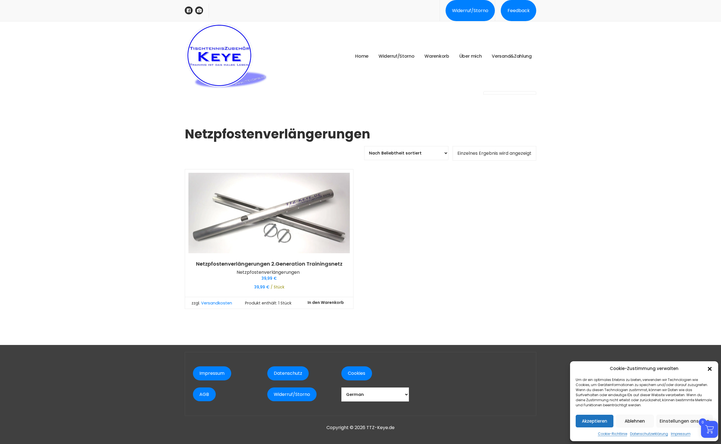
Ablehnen (635, 421)
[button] (710, 368)
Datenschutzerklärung (649, 433)
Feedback (519, 10)
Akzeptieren (594, 421)
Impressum (681, 433)
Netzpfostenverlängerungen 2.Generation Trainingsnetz (269, 264)
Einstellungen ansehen (684, 421)
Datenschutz (288, 373)
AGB (204, 394)
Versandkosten (216, 303)
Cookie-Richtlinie (612, 433)
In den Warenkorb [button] (326, 302)
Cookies (356, 373)
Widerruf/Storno (470, 10)
